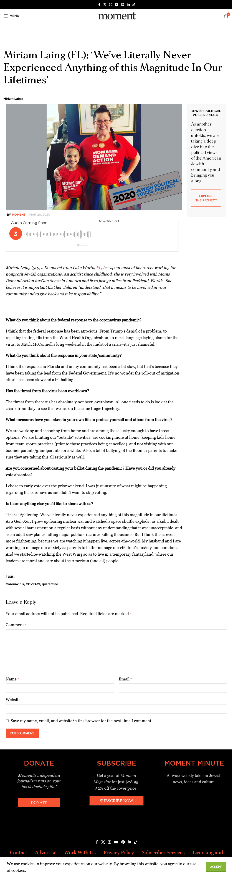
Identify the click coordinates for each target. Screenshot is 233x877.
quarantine (50, 584)
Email (125, 679)
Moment (18, 214)
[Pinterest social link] (123, 5)
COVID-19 (33, 584)
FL (98, 267)
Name (12, 679)
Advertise (45, 852)
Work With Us (80, 852)
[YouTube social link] (116, 5)
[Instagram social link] (110, 5)
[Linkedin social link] (128, 5)
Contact (18, 852)
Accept (216, 867)
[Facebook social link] (99, 5)
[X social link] (105, 5)
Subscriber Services (163, 852)
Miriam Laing (13, 98)
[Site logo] (116, 15)
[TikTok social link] (134, 5)
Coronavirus (15, 584)
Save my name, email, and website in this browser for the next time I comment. (81, 720)
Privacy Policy (119, 852)
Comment (16, 624)
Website (13, 699)
